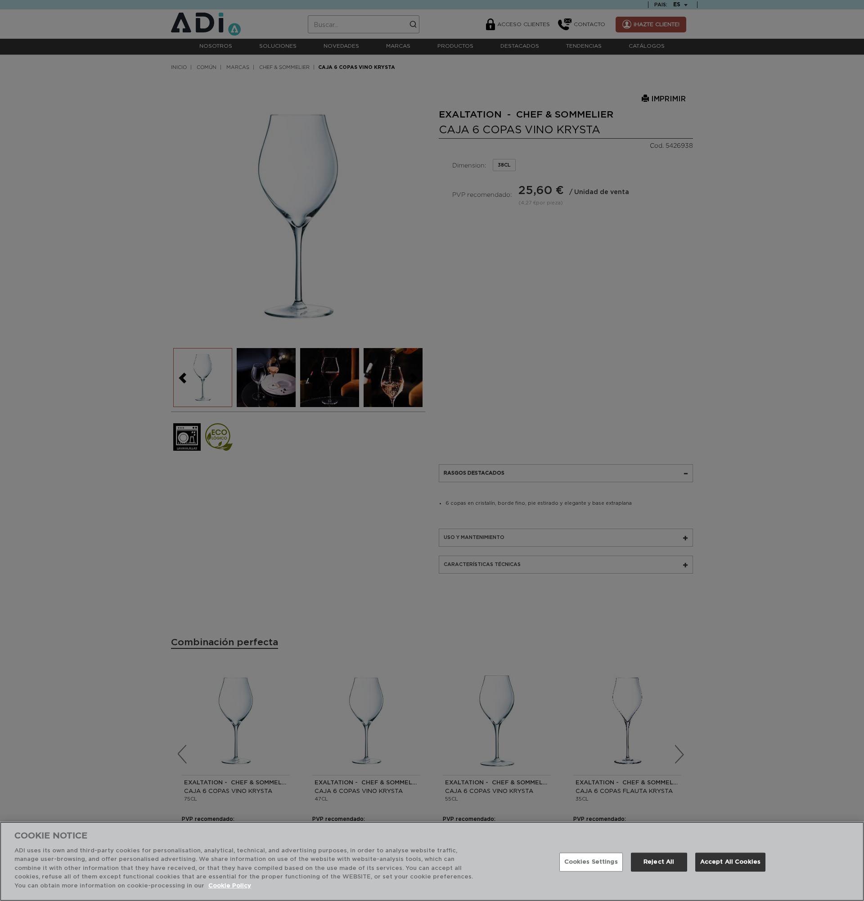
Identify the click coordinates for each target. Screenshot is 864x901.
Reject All (659, 862)
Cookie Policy (229, 886)
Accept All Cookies (730, 862)
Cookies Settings (591, 862)
